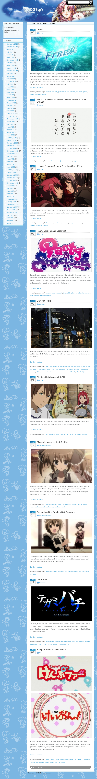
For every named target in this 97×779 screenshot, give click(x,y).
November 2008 (12, 178)
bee (66, 641)
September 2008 (12, 183)
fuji (34, 369)
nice (43, 644)
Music (39, 23)
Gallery (45, 23)
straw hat (59, 372)
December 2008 (12, 175)
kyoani (76, 91)
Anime (41, 33)
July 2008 (10, 188)
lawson (49, 369)
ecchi (71, 434)
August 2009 (11, 154)
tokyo (78, 372)
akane (47, 759)
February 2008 (12, 199)
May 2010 (10, 130)
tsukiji (82, 372)
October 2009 (11, 148)
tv (85, 372)
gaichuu (81, 641)
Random (41, 304)
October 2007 (11, 210)
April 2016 (10, 55)
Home (33, 23)
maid (83, 434)
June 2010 (10, 127)
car (61, 366)
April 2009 (10, 164)
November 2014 (12, 71)
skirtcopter (39, 225)
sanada (85, 223)
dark (69, 641)
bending (52, 759)
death (50, 571)
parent (85, 504)
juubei (56, 223)
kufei (64, 504)
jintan (62, 161)
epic (77, 641)
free (53, 91)
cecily (57, 434)
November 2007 (12, 207)
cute (49, 91)
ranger (32, 507)
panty (31, 295)
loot (67, 369)
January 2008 (11, 202)
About (52, 23)
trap (87, 571)
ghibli (36, 369)
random (36, 295)
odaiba (38, 372)
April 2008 (10, 196)
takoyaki (72, 372)
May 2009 (10, 162)
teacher (44, 94)
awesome (49, 293)
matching (35, 644)
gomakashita (62, 91)
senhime (32, 225)
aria (47, 434)
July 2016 (10, 52)
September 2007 (12, 212)
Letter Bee (42, 583)
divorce (54, 504)
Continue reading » (36, 87)
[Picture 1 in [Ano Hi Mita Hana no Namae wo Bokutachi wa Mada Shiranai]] (60, 125)
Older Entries (37, 767)
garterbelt (78, 293)
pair (46, 644)
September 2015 (12, 60)
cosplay (77, 366)
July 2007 (10, 215)
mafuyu (68, 504)
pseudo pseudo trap (51, 762)
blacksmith (52, 434)
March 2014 (11, 79)
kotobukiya (42, 369)
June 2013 (10, 87)
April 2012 (10, 95)
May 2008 (10, 194)
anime (52, 161)
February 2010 (12, 138)
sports (32, 94)
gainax (73, 293)
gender (71, 759)
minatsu (74, 504)
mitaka (83, 369)
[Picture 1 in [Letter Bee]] (60, 603)
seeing (50, 644)
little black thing (60, 369)
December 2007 (12, 204)
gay (67, 759)
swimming (38, 94)
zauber (63, 762)
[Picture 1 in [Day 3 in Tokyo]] (60, 328)
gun (75, 759)
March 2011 (11, 111)
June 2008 (10, 191)
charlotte (62, 434)
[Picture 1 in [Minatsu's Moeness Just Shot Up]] (60, 466)
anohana (57, 161)
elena (73, 641)
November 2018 (12, 47)
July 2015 (10, 63)
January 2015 (11, 68)
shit (41, 295)
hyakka (51, 223)
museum (32, 372)
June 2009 (10, 159)
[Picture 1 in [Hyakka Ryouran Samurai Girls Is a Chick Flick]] (60, 190)
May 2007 (10, 220)
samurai (79, 223)
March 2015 (11, 65)
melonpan (77, 369)
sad (43, 507)
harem (79, 759)
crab (82, 366)
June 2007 (10, 218)
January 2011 (11, 114)
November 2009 (12, 146)
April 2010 (10, 132)
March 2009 (11, 167)
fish (31, 369)
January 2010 (11, 140)
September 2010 (12, 119)
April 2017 (10, 49)
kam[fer (87, 759)
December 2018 (12, 44)
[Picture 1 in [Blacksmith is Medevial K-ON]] (60, 401)
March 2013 (11, 92)
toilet (49, 295)
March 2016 (11, 57)
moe (80, 91)
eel (89, 366)
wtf (31, 574)
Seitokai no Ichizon (45, 445)
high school (70, 91)
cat (46, 91)
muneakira (65, 223)
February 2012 (12, 100)
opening (85, 91)
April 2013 (10, 89)
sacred (32, 437)
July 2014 (10, 73)
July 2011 (10, 105)
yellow (34, 574)
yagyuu (45, 225)
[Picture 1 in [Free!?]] (60, 54)
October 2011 (11, 103)
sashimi (45, 372)
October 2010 (11, 116)
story (52, 507)
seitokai (47, 507)
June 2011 (10, 108)
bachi (63, 641)
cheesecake (66, 366)
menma (66, 161)
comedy (58, 759)
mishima (32, 762)
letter (88, 641)
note (66, 571)
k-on (75, 434)
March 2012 (11, 97)
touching (57, 507)
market (71, 369)
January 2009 (11, 172)
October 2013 (11, 81)
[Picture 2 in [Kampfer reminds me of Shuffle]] (60, 715)
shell (49, 372)
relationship (38, 507)
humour (84, 293)
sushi (64, 372)
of (41, 372)
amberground (50, 641)
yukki (79, 161)
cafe (57, 366)
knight (79, 434)
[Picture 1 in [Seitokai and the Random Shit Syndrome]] (60, 536)
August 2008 (11, 186)
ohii (70, 223)
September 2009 (12, 151)
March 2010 (11, 135)
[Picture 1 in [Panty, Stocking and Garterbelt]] (60, 255)
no (81, 504)
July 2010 (10, 124)
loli (31, 644)
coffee (73, 366)
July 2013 (10, 84)
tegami (61, 644)
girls (56, 91)
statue (54, 372)
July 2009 (10, 156)
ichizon (60, 504)
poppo (75, 161)
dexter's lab (66, 293)
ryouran (74, 223)
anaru (47, 161)
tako (68, 372)
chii (47, 571)
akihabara (53, 366)
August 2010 (11, 121)
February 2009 (12, 170)
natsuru (41, 762)
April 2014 (10, 76)
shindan (55, 644)
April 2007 (10, 223)
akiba (47, 366)
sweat (84, 571)
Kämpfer (41, 653)
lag (86, 641)
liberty (53, 369)
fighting (63, 759)
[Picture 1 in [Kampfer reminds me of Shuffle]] (60, 673)
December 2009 (12, 143)
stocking (45, 295)
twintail (63, 507)
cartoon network (57, 293)
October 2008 (11, 180)
